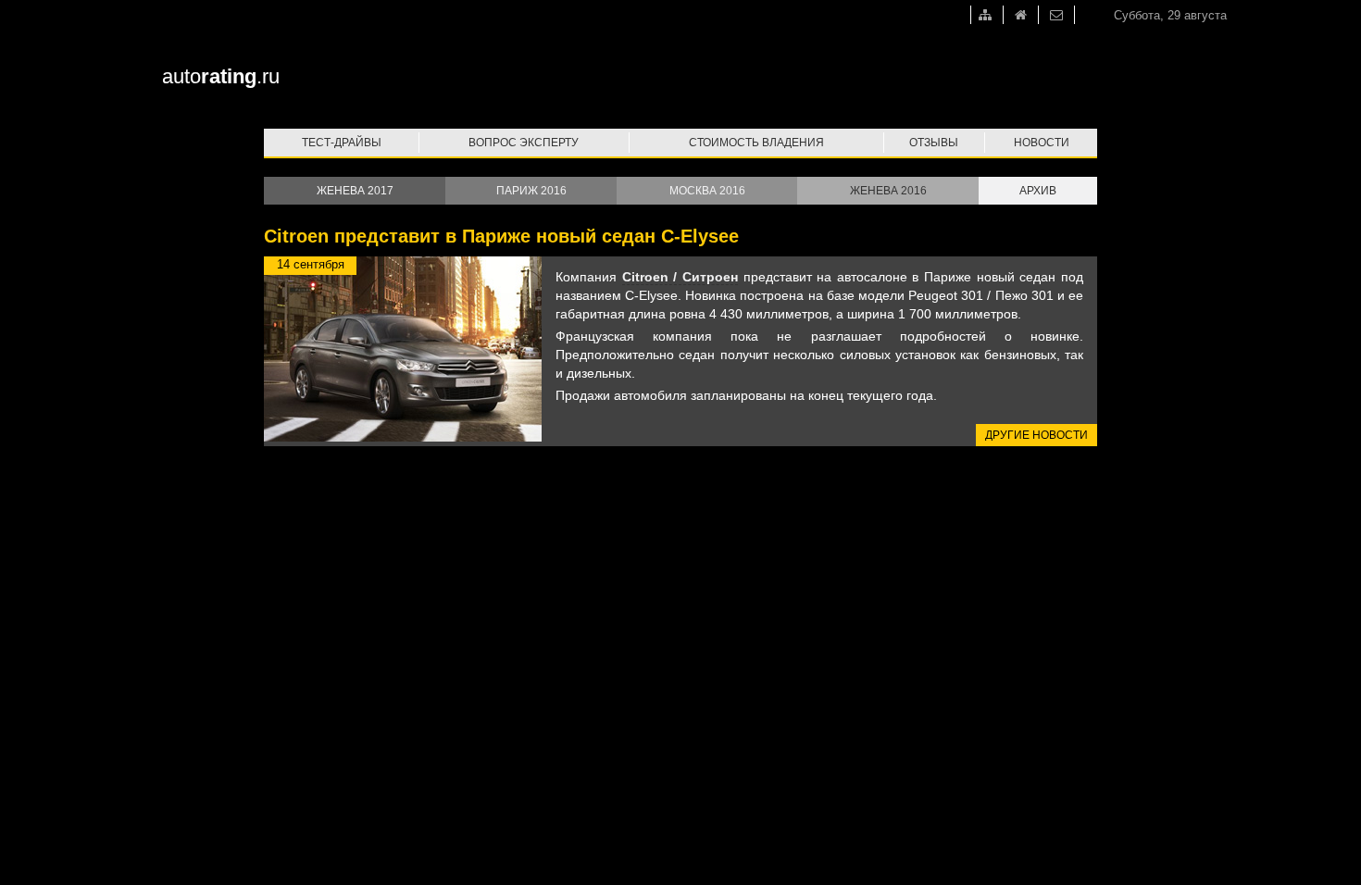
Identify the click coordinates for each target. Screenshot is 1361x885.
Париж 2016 (531, 190)
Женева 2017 (355, 190)
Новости (1041, 142)
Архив (1037, 190)
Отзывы (933, 142)
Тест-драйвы (341, 142)
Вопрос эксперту (523, 142)
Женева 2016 (888, 190)
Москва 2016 (707, 190)
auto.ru (221, 76)
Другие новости (1036, 435)
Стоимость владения (756, 142)
